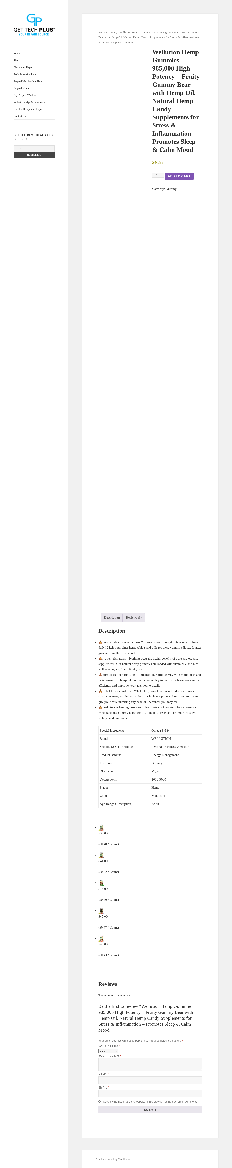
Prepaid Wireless (22, 88)
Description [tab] (112, 617)
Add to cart (179, 176)
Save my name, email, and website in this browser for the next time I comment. (150, 1101)
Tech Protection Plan (25, 74)
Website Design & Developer (29, 102)
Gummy (112, 32)
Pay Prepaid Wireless (25, 95)
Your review (109, 1055)
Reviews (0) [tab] (134, 617)
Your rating (109, 1046)
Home (101, 32)
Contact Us (20, 116)
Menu (17, 53)
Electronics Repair (23, 67)
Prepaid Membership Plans (28, 81)
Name (103, 1074)
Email (103, 1087)
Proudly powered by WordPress (112, 1159)
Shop (16, 60)
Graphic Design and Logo (28, 109)
